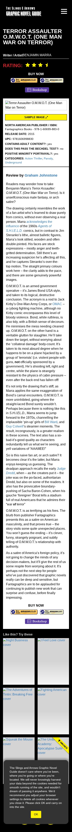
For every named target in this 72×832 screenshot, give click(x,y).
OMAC (57, 304)
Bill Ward (51, 422)
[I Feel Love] (53, 661)
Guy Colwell (14, 426)
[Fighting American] (53, 711)
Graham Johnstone (41, 175)
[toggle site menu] (64, 11)
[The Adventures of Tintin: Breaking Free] (19, 711)
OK (36, 814)
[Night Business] (19, 661)
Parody (48, 158)
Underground (13, 162)
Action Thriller (33, 158)
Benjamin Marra (36, 55)
